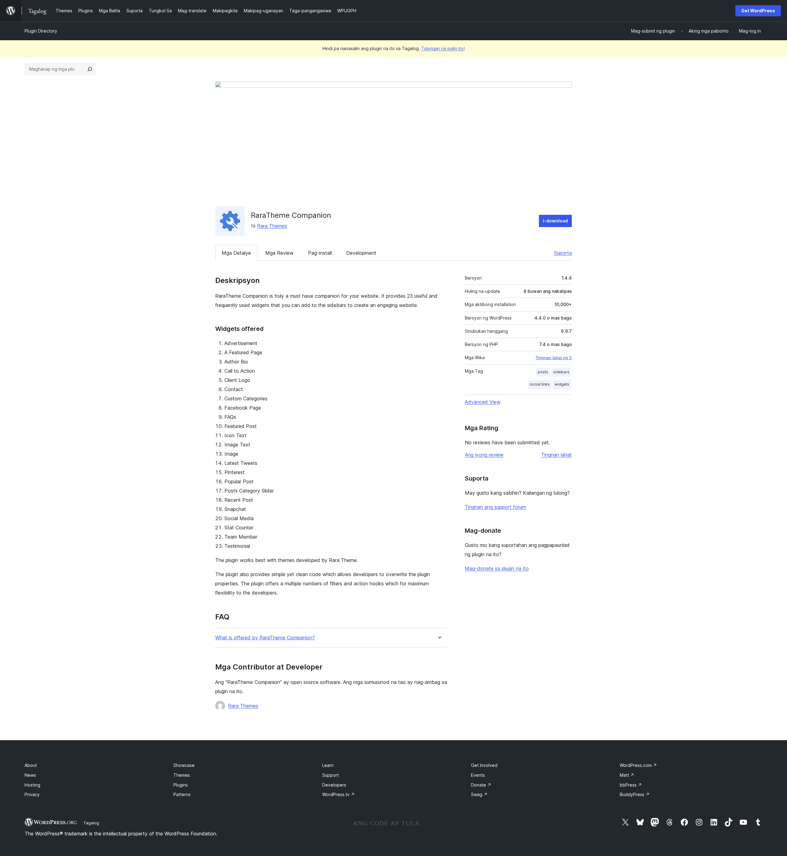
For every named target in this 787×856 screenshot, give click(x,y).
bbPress (631, 784)
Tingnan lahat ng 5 (554, 357)
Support (330, 775)
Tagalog (91, 822)
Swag (479, 794)
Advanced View (482, 402)
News (30, 775)
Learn (328, 765)
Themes (181, 775)
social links (540, 384)
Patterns (182, 794)
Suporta (563, 253)
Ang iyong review (484, 455)
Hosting (32, 784)
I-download (555, 220)
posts (543, 372)
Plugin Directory (41, 30)
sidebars (561, 372)
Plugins (180, 784)
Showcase (184, 765)
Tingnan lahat (556, 455)
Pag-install (320, 253)
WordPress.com (638, 765)
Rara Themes (272, 226)
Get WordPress (758, 10)
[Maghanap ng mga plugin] (90, 69)
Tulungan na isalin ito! (443, 48)
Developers (334, 784)
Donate (481, 784)
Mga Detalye (236, 253)
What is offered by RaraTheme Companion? (265, 638)
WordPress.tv (338, 794)
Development (361, 253)
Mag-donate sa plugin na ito (497, 568)
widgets (562, 384)
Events (478, 775)
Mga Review (279, 253)
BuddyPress (635, 794)
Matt (627, 775)
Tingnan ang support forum (495, 507)
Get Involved (484, 765)
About (31, 765)
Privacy (32, 794)
